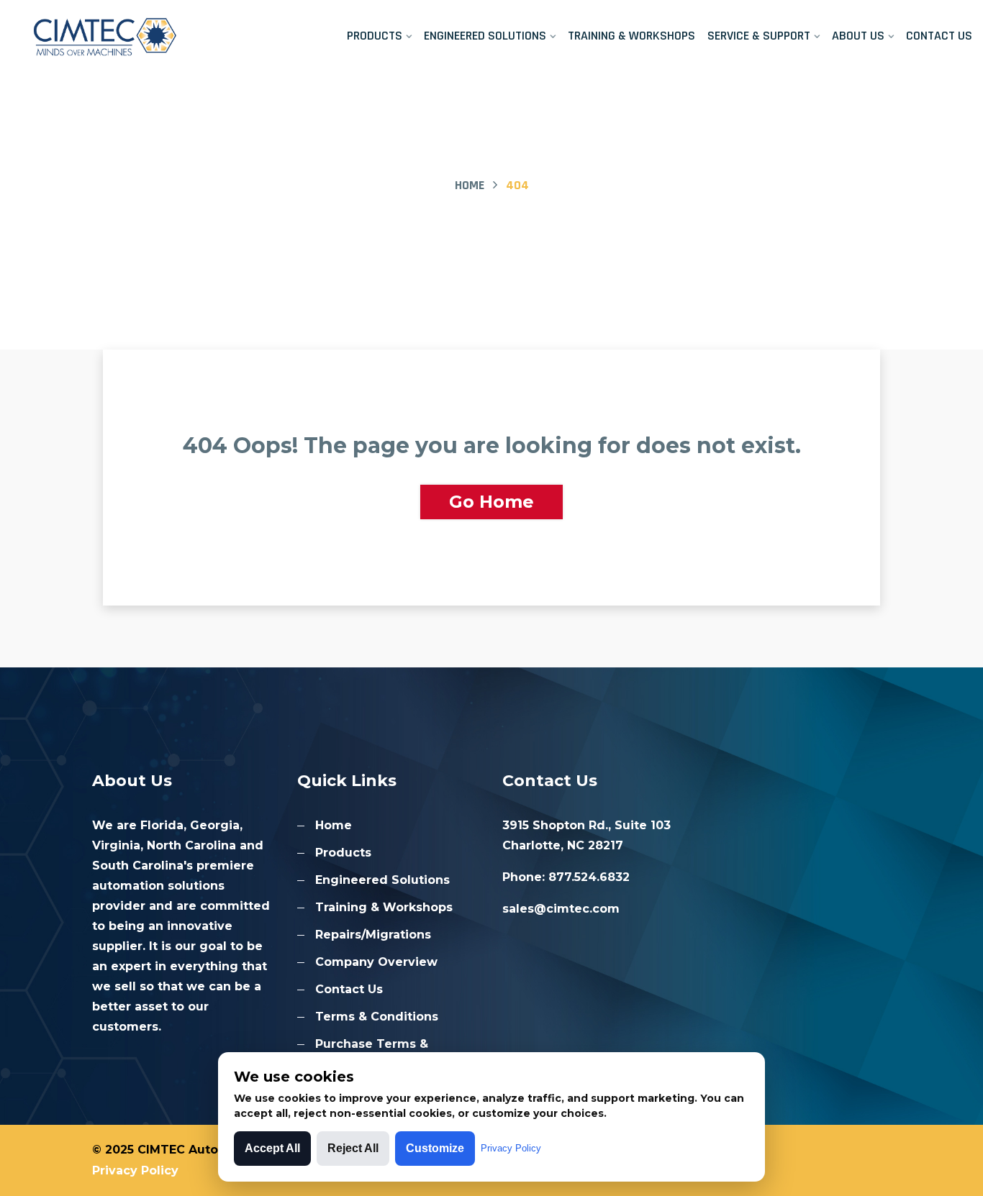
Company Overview (376, 962)
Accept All (272, 1148)
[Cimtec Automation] (123, 36)
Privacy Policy (135, 1170)
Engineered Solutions (485, 35)
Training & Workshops (631, 35)
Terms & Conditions (376, 1016)
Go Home (491, 501)
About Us (858, 35)
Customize (435, 1148)
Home (469, 185)
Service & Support (758, 35)
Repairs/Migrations (373, 934)
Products (374, 35)
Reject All (353, 1148)
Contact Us (939, 35)
